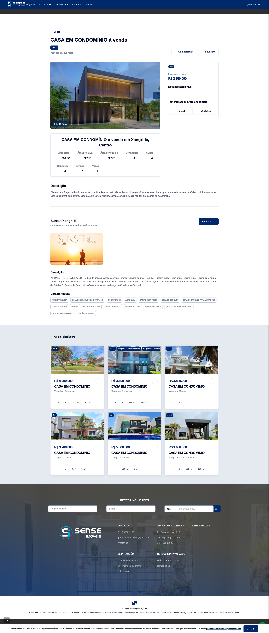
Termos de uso (164, 566)
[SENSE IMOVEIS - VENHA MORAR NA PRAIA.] (80, 533)
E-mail (182, 111)
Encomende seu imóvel (129, 566)
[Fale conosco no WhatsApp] (193, 532)
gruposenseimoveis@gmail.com (134, 537)
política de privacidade (218, 612)
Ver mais (206, 221)
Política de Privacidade (168, 560)
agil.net (144, 608)
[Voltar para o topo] (7, 620)
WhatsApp (206, 111)
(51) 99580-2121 (254, 5)
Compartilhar (185, 52)
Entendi (251, 628)
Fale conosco (124, 571)
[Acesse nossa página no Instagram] (201, 532)
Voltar (57, 32)
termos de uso (234, 612)
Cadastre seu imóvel (128, 560)
